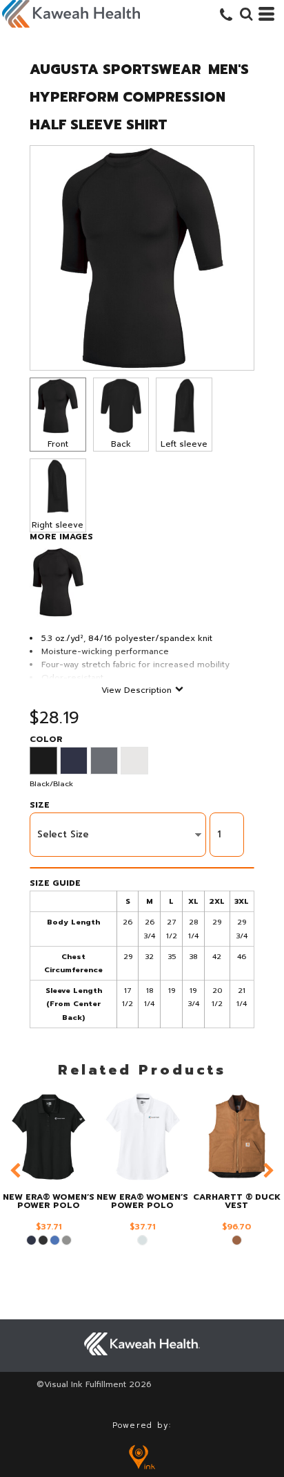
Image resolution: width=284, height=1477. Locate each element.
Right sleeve (57, 525)
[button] (246, 14)
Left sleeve (184, 444)
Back (121, 444)
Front (58, 444)
